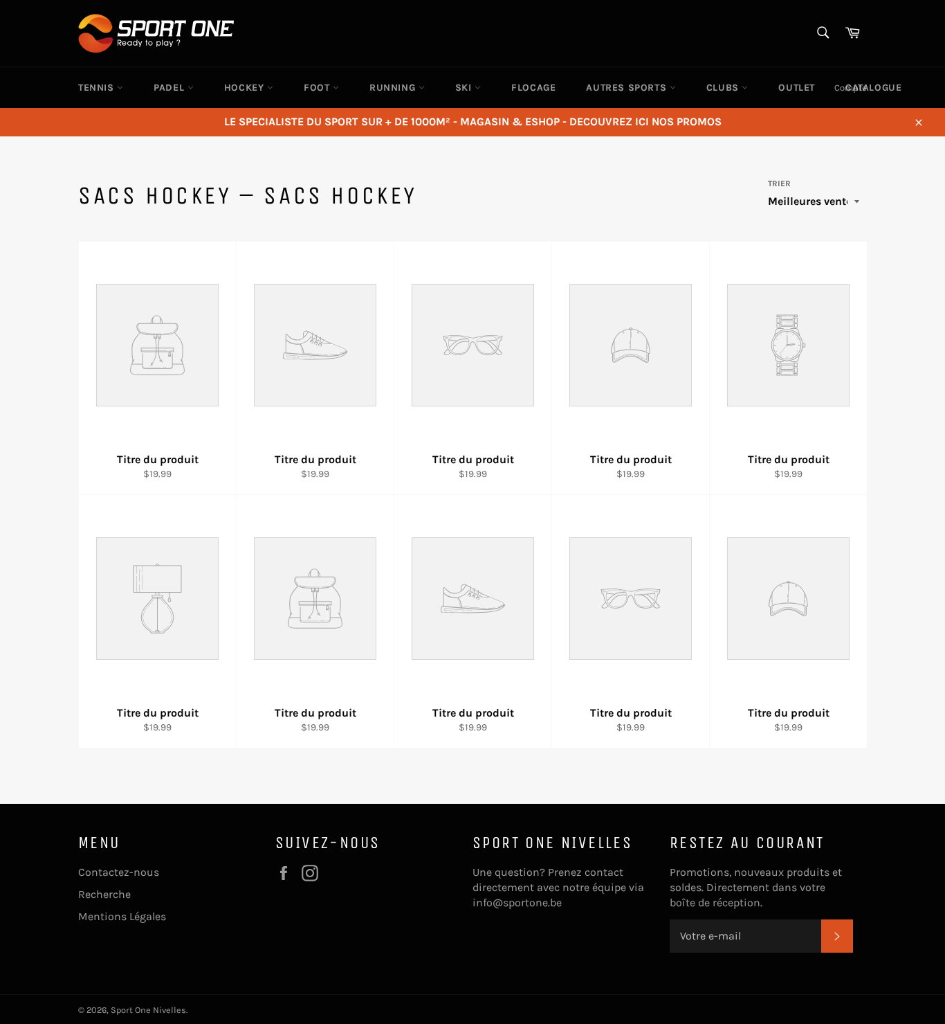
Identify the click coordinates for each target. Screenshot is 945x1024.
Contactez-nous (118, 872)
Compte (850, 87)
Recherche (104, 894)
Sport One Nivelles (148, 1010)
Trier (779, 183)
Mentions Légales (122, 916)
